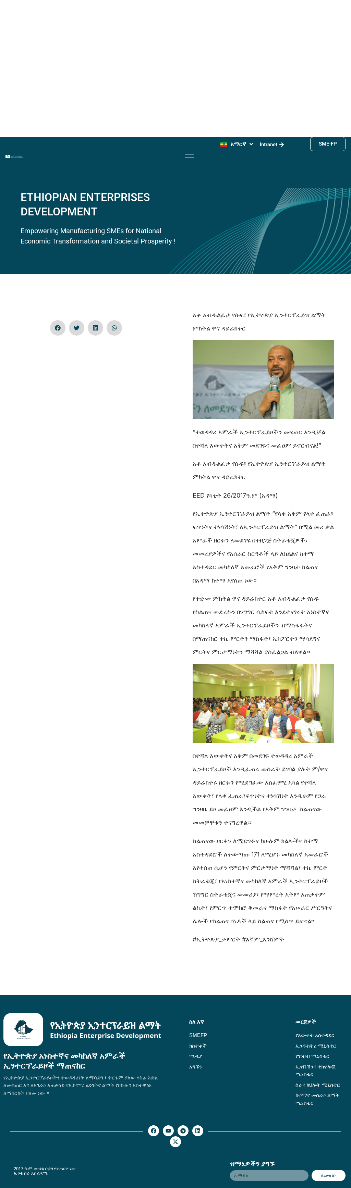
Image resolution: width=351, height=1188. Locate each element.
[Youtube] (168, 1130)
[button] (57, 328)
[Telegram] (183, 1130)
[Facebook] (153, 1130)
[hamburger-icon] (189, 156)
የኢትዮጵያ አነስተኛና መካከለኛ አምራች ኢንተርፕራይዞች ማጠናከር (64, 1061)
